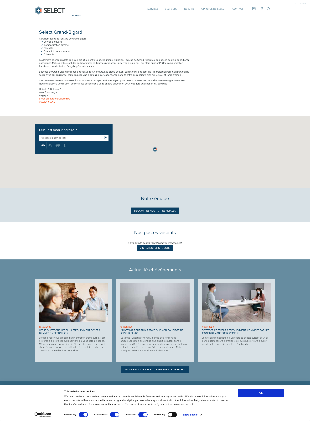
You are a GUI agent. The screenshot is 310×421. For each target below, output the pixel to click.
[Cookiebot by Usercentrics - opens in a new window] (43, 414)
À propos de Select (213, 8)
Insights (189, 8)
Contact (237, 8)
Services (153, 8)
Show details (190, 414)
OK (261, 392)
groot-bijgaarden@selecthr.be (54, 98)
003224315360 (47, 101)
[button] (155, 149)
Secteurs (171, 8)
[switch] (114, 414)
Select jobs (300, 3)
